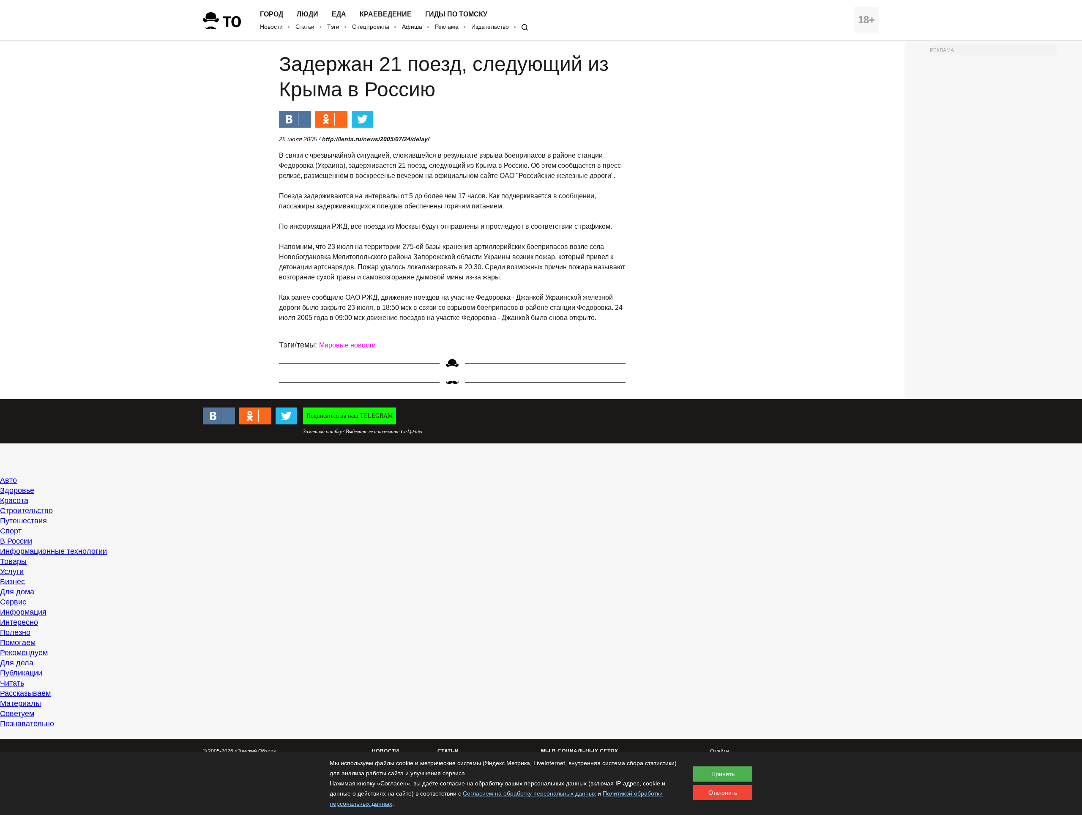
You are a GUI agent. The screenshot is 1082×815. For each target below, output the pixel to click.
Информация (23, 612)
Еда (339, 14)
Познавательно (27, 723)
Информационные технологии (53, 551)
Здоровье (17, 490)
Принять (723, 774)
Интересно (19, 622)
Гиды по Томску (456, 14)
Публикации (21, 673)
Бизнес (12, 581)
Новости (271, 26)
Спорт (11, 531)
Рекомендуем (24, 652)
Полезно (15, 632)
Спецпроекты (370, 26)
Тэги (333, 26)
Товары (13, 561)
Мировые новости (347, 345)
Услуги (12, 571)
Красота (14, 500)
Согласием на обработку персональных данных (529, 793)
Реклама (447, 26)
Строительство (26, 510)
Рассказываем (25, 693)
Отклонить (722, 792)
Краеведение (386, 14)
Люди (307, 14)
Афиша (412, 26)
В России (16, 541)
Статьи (304, 26)
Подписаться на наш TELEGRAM (349, 416)
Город (271, 14)
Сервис (13, 602)
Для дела (16, 663)
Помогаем (18, 642)
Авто (8, 480)
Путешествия (23, 521)
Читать (12, 683)
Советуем (17, 713)
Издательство (490, 26)
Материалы (20, 703)
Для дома (17, 592)
